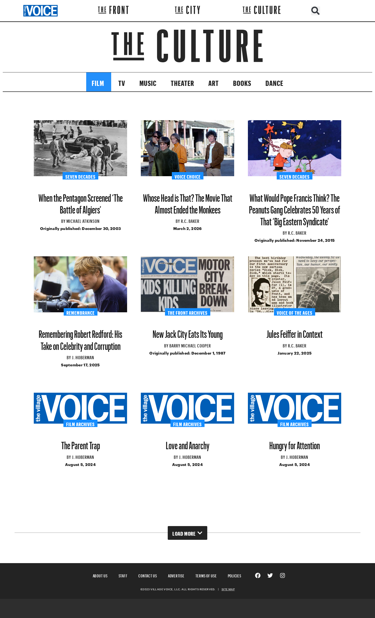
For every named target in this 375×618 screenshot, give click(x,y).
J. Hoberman (83, 356)
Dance (274, 82)
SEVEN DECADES (80, 176)
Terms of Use (206, 575)
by (63, 220)
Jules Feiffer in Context (295, 332)
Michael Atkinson (83, 220)
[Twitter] (270, 575)
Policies (234, 575)
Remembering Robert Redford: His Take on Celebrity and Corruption (80, 338)
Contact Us (147, 575)
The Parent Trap (80, 443)
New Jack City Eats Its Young (188, 332)
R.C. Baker (190, 220)
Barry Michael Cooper (190, 345)
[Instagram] (282, 575)
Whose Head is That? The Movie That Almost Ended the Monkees (187, 201)
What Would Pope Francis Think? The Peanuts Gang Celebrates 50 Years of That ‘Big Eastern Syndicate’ (294, 207)
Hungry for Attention (294, 443)
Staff (123, 575)
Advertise (176, 575)
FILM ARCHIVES (80, 423)
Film (98, 82)
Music (147, 82)
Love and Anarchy (187, 443)
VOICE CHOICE (188, 176)
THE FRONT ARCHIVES (188, 312)
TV (121, 82)
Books (242, 82)
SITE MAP (228, 589)
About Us (100, 575)
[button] (315, 10)
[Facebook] (257, 575)
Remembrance (80, 312)
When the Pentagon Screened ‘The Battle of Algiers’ (80, 201)
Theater (182, 82)
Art (213, 82)
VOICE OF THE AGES (294, 312)
